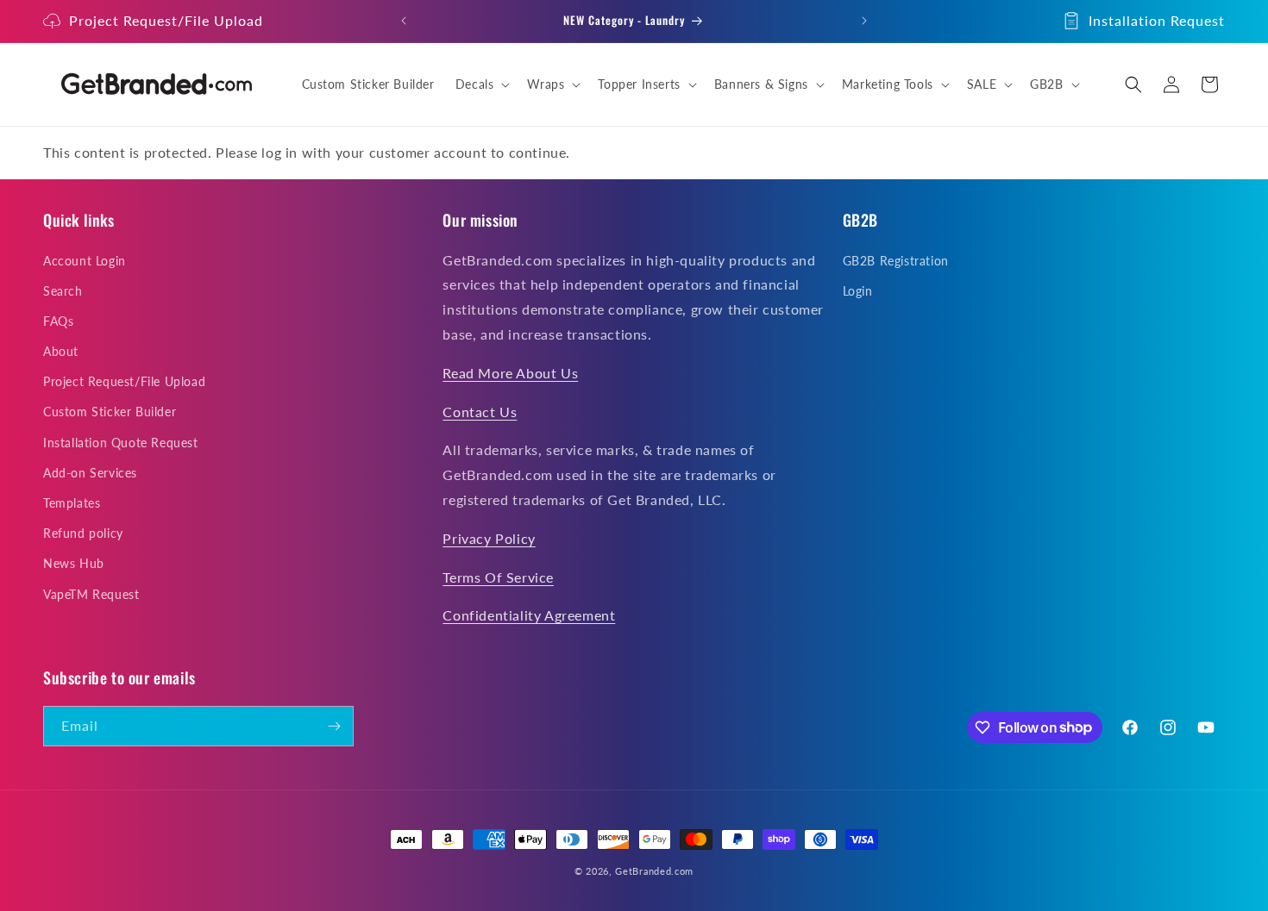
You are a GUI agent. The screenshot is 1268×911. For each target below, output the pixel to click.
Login (858, 291)
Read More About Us (510, 373)
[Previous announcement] (404, 20)
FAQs (58, 321)
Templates (71, 503)
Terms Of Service (498, 577)
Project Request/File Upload (166, 20)
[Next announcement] (864, 20)
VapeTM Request (91, 594)
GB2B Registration (896, 260)
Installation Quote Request (120, 442)
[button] (481, 84)
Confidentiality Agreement (529, 615)
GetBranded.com (654, 871)
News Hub (73, 564)
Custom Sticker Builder (109, 412)
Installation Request (1157, 20)
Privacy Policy (489, 538)
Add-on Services (90, 472)
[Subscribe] (334, 726)
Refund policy (83, 533)
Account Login (84, 260)
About (60, 351)
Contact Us (480, 411)
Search (63, 291)
